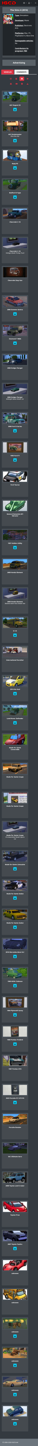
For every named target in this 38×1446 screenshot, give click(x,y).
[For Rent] (15, 168)
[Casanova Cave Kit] (15, 1044)
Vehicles (8, 72)
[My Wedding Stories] (15, 1423)
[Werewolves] (15, 140)
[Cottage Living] (15, 109)
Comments (21, 72)
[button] (24, 3)
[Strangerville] (15, 460)
